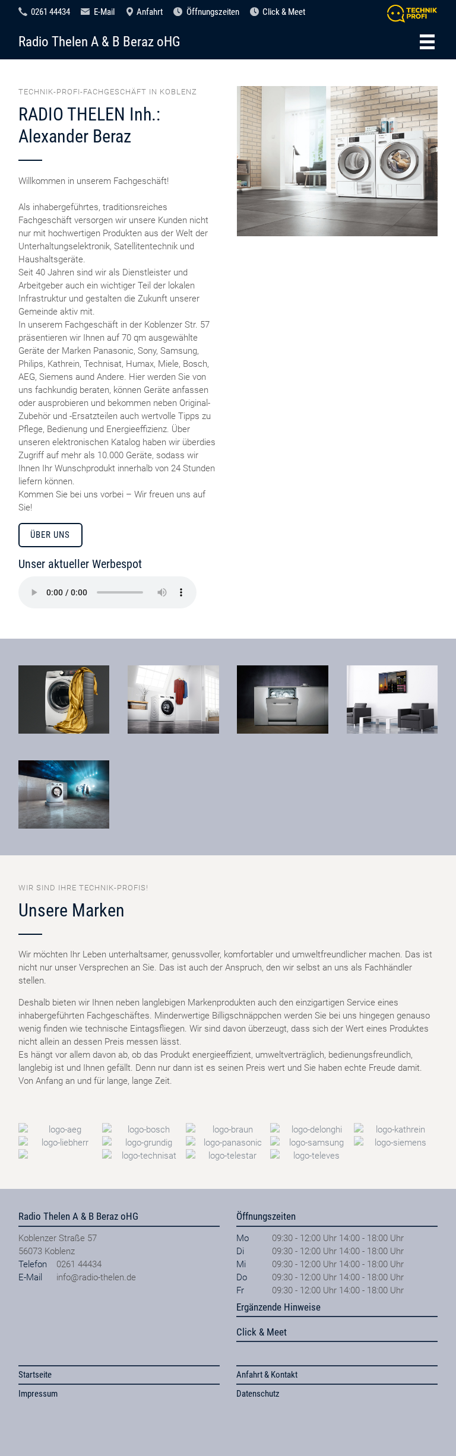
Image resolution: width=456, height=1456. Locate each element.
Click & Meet (283, 12)
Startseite (35, 1374)
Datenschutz (258, 1393)
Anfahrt (150, 12)
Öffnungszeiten (212, 12)
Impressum (38, 1393)
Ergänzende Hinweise (278, 1307)
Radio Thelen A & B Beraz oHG (99, 41)
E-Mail (104, 12)
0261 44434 (50, 12)
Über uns (50, 534)
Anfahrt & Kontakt (266, 1374)
